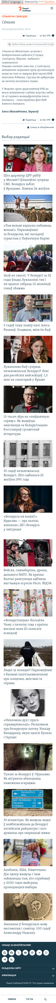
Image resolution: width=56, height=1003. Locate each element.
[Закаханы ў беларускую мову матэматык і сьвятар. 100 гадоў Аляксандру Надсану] (28, 906)
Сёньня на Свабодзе (14, 16)
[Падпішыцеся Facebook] (11, 952)
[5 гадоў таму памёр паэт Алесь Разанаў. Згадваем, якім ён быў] (28, 308)
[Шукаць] (45, 999)
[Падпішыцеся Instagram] (46, 952)
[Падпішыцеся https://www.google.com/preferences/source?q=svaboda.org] (4, 952)
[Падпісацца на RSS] (11, 959)
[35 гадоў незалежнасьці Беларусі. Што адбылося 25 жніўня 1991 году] (28, 453)
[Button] (29, 36)
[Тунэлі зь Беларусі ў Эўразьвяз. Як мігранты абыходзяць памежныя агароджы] (28, 757)
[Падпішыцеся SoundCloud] (39, 952)
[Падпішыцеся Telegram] (4, 959)
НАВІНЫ (12, 999)
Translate (49, 2)
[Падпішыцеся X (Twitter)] (18, 952)
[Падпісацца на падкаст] (32, 952)
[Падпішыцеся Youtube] (25, 952)
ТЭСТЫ (29, 999)
